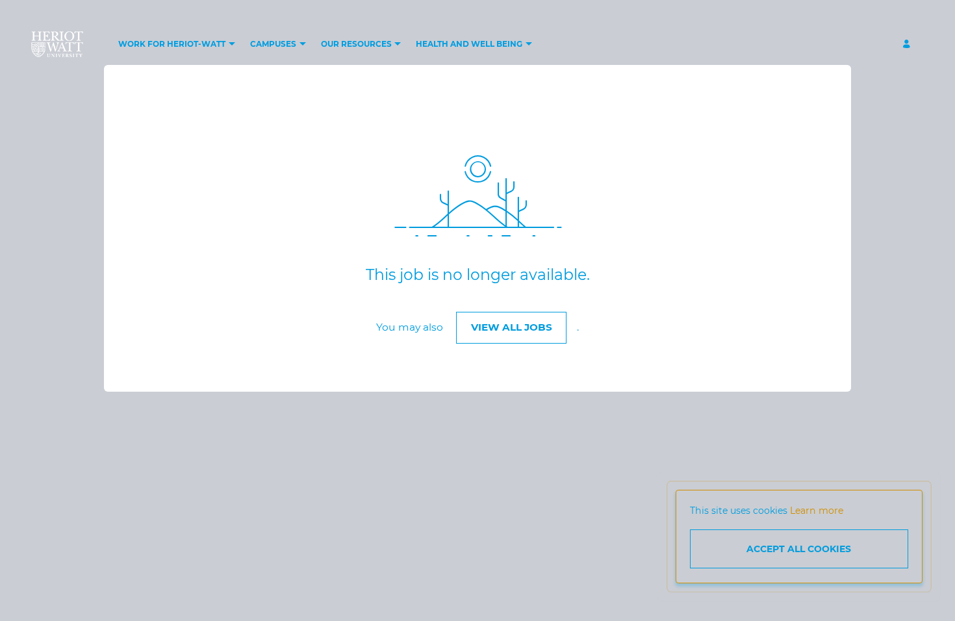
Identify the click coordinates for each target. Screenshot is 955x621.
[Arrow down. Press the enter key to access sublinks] (231, 44)
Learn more (816, 510)
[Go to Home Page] (57, 44)
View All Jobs (511, 327)
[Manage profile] (908, 44)
